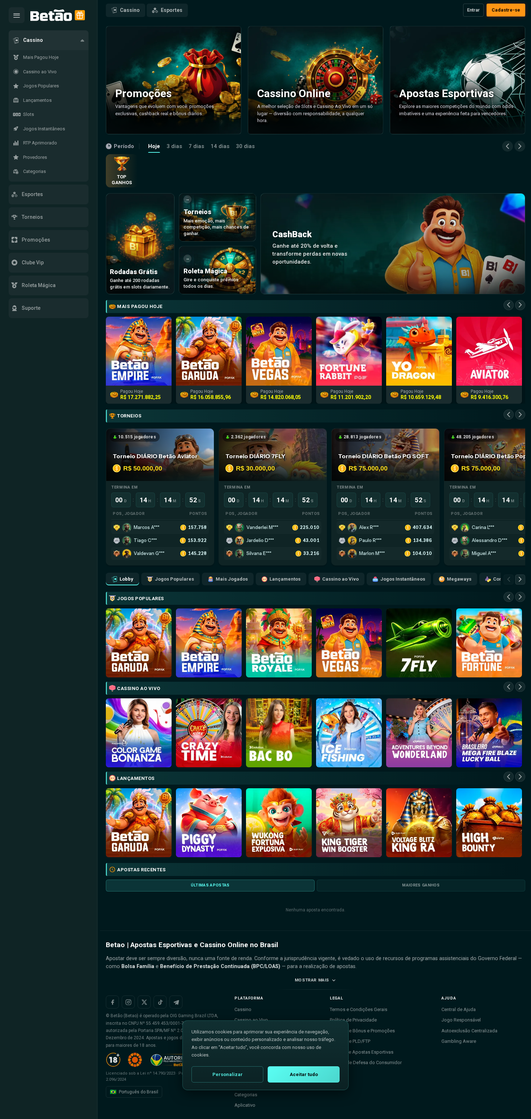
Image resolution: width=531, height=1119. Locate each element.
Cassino (130, 10)
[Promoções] (80, 15)
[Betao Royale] (279, 642)
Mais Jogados (232, 579)
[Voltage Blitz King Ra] (419, 822)
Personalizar (227, 1074)
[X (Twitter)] (144, 1002)
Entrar (473, 10)
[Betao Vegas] (349, 642)
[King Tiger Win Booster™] (349, 822)
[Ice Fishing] (349, 732)
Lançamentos (285, 579)
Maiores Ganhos (421, 885)
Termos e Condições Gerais (358, 1009)
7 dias (196, 146)
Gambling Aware (458, 1041)
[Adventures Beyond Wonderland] (419, 732)
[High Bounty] (489, 822)
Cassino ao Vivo (340, 579)
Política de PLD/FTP (350, 1041)
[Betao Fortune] (489, 642)
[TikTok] (160, 1002)
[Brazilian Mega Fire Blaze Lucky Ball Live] (489, 732)
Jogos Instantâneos (402, 579)
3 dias (174, 146)
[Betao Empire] (209, 642)
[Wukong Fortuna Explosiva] (279, 822)
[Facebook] (112, 1002)
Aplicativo (244, 1105)
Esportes (171, 10)
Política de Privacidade (353, 1020)
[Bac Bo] (279, 732)
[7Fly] (419, 642)
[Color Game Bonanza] (139, 732)
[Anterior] (507, 146)
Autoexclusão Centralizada (469, 1030)
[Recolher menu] (17, 15)
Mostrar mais (312, 980)
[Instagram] (128, 1002)
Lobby (126, 579)
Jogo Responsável (461, 1020)
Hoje (154, 146)
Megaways (459, 579)
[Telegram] (175, 1002)
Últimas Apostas (210, 885)
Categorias (245, 1094)
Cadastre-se (506, 10)
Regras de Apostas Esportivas (361, 1052)
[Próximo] (519, 146)
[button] (48, 40)
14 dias (220, 146)
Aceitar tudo (304, 1074)
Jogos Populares (174, 579)
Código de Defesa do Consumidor (366, 1062)
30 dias (245, 146)
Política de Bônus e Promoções (362, 1030)
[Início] (51, 15)
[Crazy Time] (209, 732)
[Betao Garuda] (139, 642)
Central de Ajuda (458, 1009)
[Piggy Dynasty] (209, 822)
